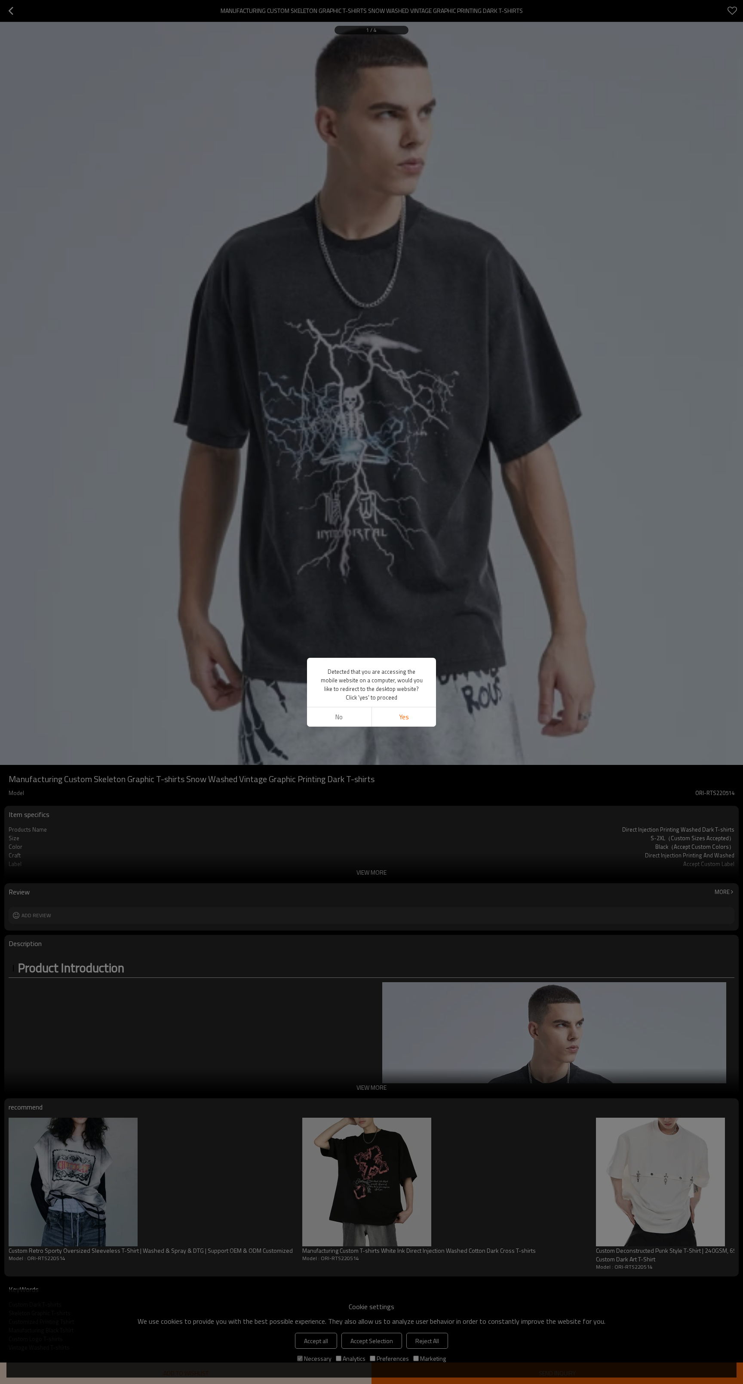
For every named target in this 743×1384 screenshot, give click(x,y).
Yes (404, 717)
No (339, 717)
